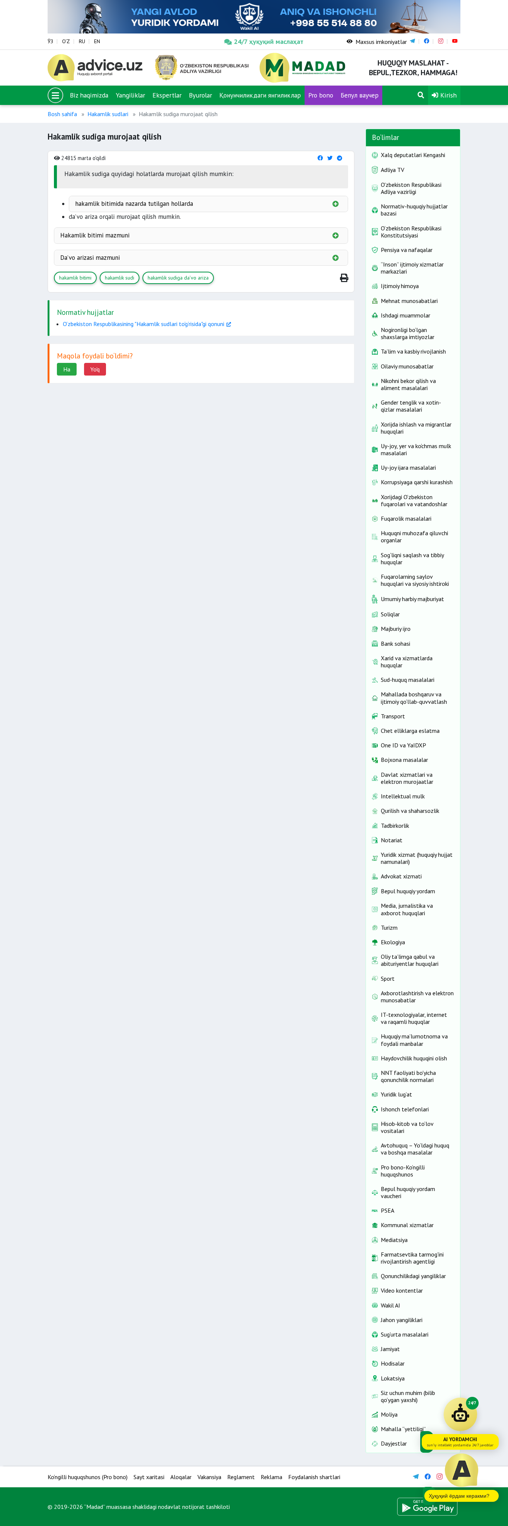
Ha (66, 369)
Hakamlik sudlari (107, 114)
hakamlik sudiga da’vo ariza (178, 277)
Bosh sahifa (62, 114)
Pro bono (320, 95)
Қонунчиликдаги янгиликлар (260, 95)
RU (82, 41)
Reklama (271, 1477)
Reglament (241, 1477)
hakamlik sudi (119, 277)
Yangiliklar (130, 95)
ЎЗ (50, 41)
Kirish (447, 95)
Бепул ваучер (360, 95)
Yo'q (95, 369)
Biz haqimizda (89, 95)
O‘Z (66, 41)
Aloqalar (181, 1477)
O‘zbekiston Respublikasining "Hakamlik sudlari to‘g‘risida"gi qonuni (143, 324)
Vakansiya (209, 1477)
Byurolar (200, 95)
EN (97, 41)
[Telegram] (339, 158)
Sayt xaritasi (149, 1477)
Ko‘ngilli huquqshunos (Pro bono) (88, 1477)
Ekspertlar (166, 95)
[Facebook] (320, 158)
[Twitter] (329, 158)
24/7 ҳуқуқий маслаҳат (268, 41)
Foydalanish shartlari (314, 1477)
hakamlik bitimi (75, 277)
